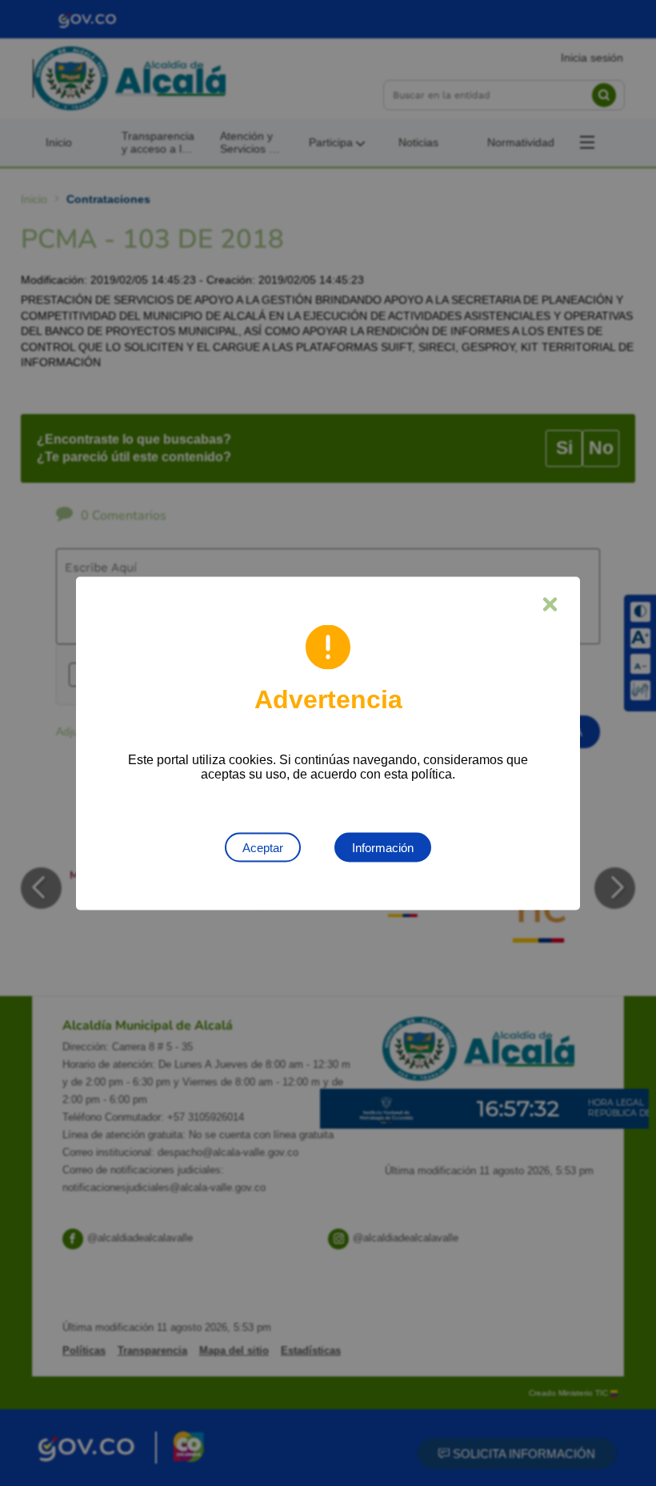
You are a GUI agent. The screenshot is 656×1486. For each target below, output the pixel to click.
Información (383, 847)
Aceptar (262, 847)
